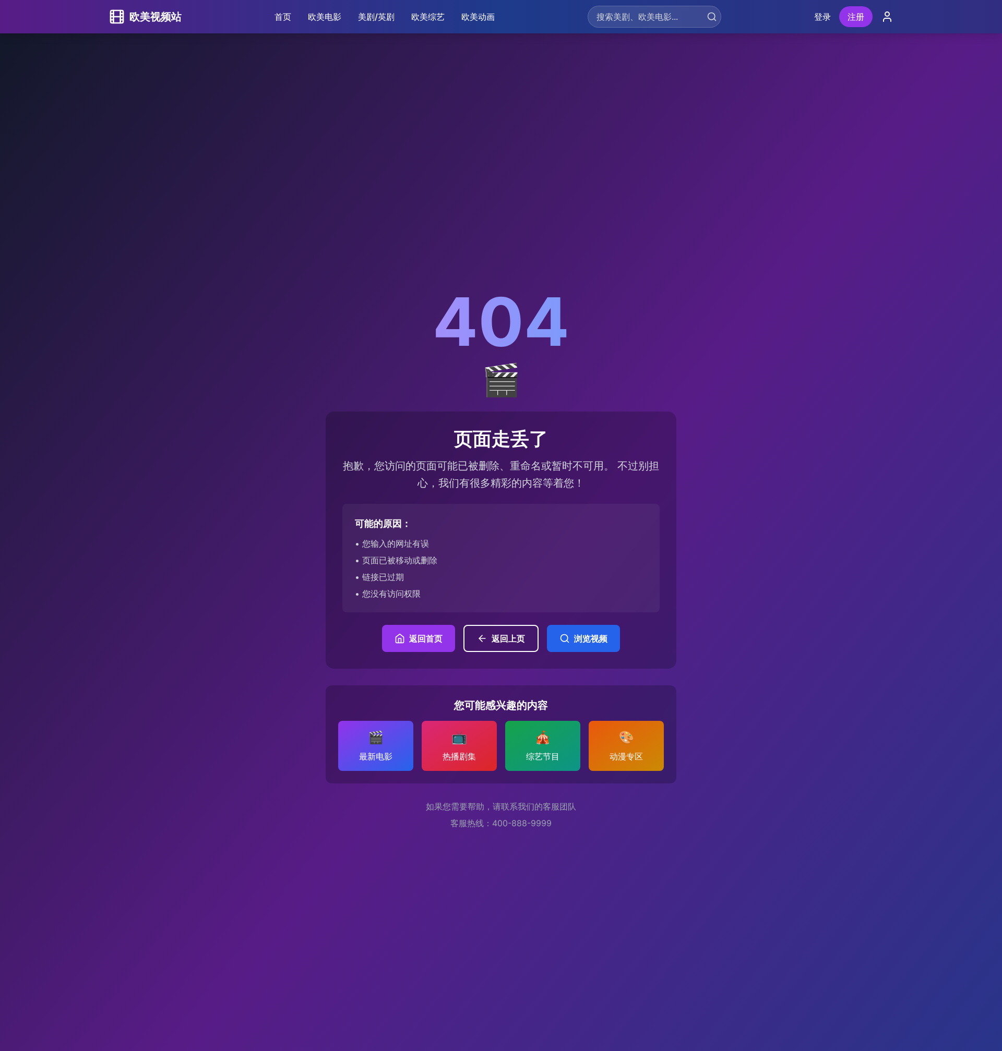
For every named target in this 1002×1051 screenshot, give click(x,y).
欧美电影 (324, 16)
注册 (856, 16)
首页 (283, 16)
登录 (822, 16)
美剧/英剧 (376, 16)
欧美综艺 (428, 16)
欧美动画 (478, 16)
